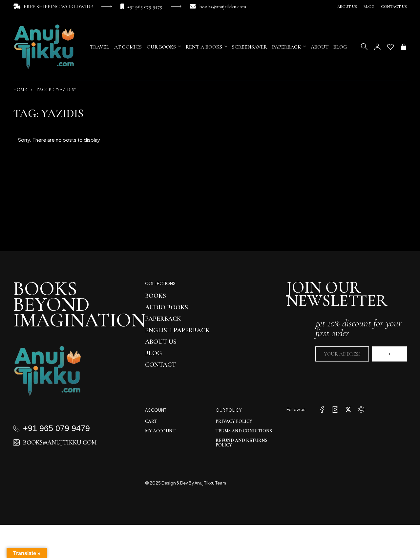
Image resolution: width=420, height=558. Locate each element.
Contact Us (394, 6)
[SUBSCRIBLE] (389, 354)
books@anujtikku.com (222, 6)
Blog (369, 6)
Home (20, 90)
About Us (347, 6)
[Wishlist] (390, 47)
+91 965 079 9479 (144, 6)
